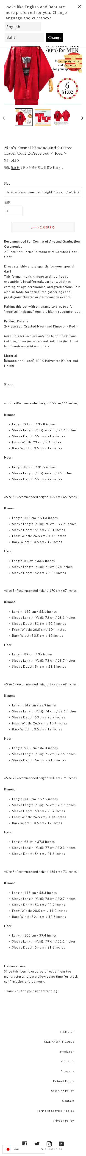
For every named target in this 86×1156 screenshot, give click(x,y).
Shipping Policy (62, 1090)
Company (67, 1071)
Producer (67, 1051)
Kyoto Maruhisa (49, 1148)
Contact (68, 1100)
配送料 (15, 167)
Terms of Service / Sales (55, 1110)
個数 (7, 202)
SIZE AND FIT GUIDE (59, 1041)
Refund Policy (63, 1081)
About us (67, 1061)
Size (7, 183)
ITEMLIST (67, 1031)
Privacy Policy (63, 1120)
